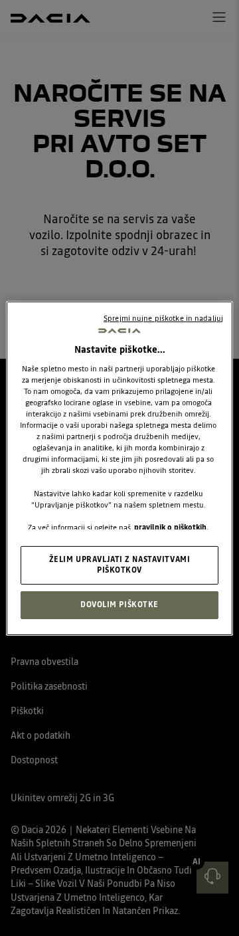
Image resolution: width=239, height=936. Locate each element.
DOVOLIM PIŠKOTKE (119, 604)
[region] (119, 467)
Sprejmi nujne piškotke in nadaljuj (163, 317)
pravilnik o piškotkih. (171, 527)
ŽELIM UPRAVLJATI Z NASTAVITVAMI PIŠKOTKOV (120, 564)
